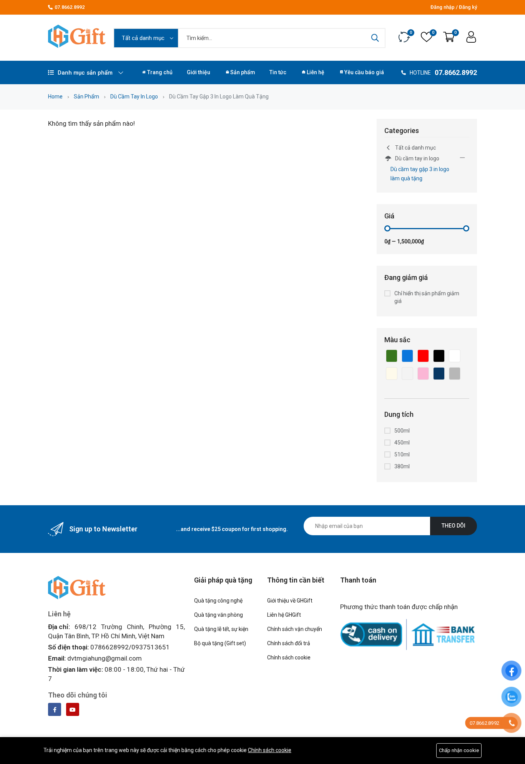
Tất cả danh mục (415, 148)
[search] (375, 38)
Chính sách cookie (269, 750)
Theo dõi (453, 526)
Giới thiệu (198, 72)
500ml (402, 431)
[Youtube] (72, 709)
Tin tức (277, 72)
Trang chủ (160, 72)
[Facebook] (54, 709)
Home (55, 96)
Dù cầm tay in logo (134, 96)
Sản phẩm (242, 72)
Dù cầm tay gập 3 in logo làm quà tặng (419, 173)
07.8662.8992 (70, 7)
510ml (402, 454)
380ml (402, 466)
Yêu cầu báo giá (364, 72)
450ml (402, 442)
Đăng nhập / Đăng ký (453, 7)
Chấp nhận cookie (459, 750)
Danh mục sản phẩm (85, 72)
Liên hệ (315, 72)
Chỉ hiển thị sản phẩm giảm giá (426, 297)
